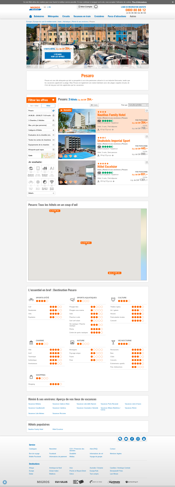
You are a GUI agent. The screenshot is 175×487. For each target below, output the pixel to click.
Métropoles (53, 16)
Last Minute (114, 474)
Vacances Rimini (130, 408)
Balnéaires (39, 16)
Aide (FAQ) (93, 449)
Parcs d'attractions (117, 16)
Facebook (52, 453)
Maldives (52, 474)
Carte (96, 105)
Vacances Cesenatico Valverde (87, 408)
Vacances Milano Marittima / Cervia (110, 409)
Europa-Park (94, 471)
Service (32, 445)
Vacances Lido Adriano (36, 413)
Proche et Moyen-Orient (78, 471)
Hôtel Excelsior (57, 429)
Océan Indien (53, 471)
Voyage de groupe (96, 456)
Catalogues (33, 449)
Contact (112, 449)
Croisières (99, 16)
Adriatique (66, 22)
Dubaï (31, 474)
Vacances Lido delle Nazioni (86, 404)
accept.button (172, 2)
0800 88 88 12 (136, 10)
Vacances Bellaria (34, 404)
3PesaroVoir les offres (58, 55)
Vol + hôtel (34, 106)
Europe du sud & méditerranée (44, 22)
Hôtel (48, 106)
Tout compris (94, 474)
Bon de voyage (34, 453)
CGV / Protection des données (77, 449)
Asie (71, 468)
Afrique (31, 468)
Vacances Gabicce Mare (60, 404)
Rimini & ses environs (80, 22)
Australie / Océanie (96, 468)
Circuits (66, 16)
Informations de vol (96, 453)
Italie (59, 22)
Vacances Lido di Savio (133, 404)
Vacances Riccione (59, 413)
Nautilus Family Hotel (35, 429)
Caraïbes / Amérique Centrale (120, 468)
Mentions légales (116, 453)
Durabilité (73, 453)
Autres (133, 16)
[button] (53, 110)
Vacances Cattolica (59, 408)
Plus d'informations (139, 2)
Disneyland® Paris (116, 471)
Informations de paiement (58, 456)
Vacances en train (82, 16)
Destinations (34, 464)
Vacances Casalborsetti (36, 408)
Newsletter (53, 449)
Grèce (72, 474)
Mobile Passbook (35, 456)
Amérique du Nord (55, 468)
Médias (72, 456)
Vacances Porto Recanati (109, 404)
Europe (29, 22)
